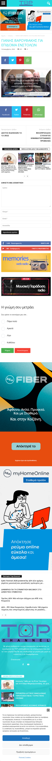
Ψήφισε (7, 350)
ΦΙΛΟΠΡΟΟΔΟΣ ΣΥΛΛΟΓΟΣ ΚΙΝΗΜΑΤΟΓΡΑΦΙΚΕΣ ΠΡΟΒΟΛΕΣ (41, 137)
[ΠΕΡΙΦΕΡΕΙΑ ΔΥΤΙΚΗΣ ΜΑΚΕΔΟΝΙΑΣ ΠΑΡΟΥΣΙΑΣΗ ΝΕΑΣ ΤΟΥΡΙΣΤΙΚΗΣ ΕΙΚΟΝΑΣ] (26, 159)
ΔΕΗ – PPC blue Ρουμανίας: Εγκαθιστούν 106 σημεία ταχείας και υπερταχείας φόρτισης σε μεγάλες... (24, 608)
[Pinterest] (20, 60)
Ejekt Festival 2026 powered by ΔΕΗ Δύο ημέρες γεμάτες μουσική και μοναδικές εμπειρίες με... (22, 581)
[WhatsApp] (28, 60)
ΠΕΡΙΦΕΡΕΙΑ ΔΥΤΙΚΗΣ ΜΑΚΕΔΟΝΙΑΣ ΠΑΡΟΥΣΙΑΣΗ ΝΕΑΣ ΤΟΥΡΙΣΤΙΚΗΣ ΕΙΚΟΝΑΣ (25, 169)
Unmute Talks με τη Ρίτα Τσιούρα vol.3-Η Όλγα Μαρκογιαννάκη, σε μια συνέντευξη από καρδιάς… (9, 169)
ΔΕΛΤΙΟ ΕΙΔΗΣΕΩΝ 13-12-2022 (11, 134)
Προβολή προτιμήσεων (26, 752)
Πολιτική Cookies (25, 757)
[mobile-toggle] (3, 3)
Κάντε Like (45, 243)
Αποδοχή (26, 738)
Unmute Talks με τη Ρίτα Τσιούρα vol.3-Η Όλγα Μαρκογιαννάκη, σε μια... (33, 682)
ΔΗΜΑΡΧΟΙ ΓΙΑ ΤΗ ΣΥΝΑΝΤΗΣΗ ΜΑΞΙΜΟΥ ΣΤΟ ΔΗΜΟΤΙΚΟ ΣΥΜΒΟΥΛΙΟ (21, 590)
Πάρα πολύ (12, 321)
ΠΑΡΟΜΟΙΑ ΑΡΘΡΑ (11, 149)
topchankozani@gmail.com (31, 660)
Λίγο (9, 335)
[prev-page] (24, 176)
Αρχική (3, 36)
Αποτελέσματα (22, 350)
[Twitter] (12, 60)
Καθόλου (11, 342)
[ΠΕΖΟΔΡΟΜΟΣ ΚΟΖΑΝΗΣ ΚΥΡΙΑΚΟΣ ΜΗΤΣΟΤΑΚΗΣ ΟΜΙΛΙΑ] (43, 159)
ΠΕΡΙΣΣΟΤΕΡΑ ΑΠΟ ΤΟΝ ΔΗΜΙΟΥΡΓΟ (34, 149)
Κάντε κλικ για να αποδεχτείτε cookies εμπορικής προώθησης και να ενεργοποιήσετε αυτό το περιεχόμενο (26, 83)
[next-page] (27, 176)
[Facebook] (5, 60)
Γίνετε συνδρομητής (40, 248)
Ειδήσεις (10, 36)
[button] (48, 710)
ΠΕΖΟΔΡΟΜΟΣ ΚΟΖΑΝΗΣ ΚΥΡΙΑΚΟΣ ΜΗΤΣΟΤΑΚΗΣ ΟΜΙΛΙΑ (43, 167)
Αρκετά (10, 328)
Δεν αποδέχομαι (26, 745)
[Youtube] (28, 665)
